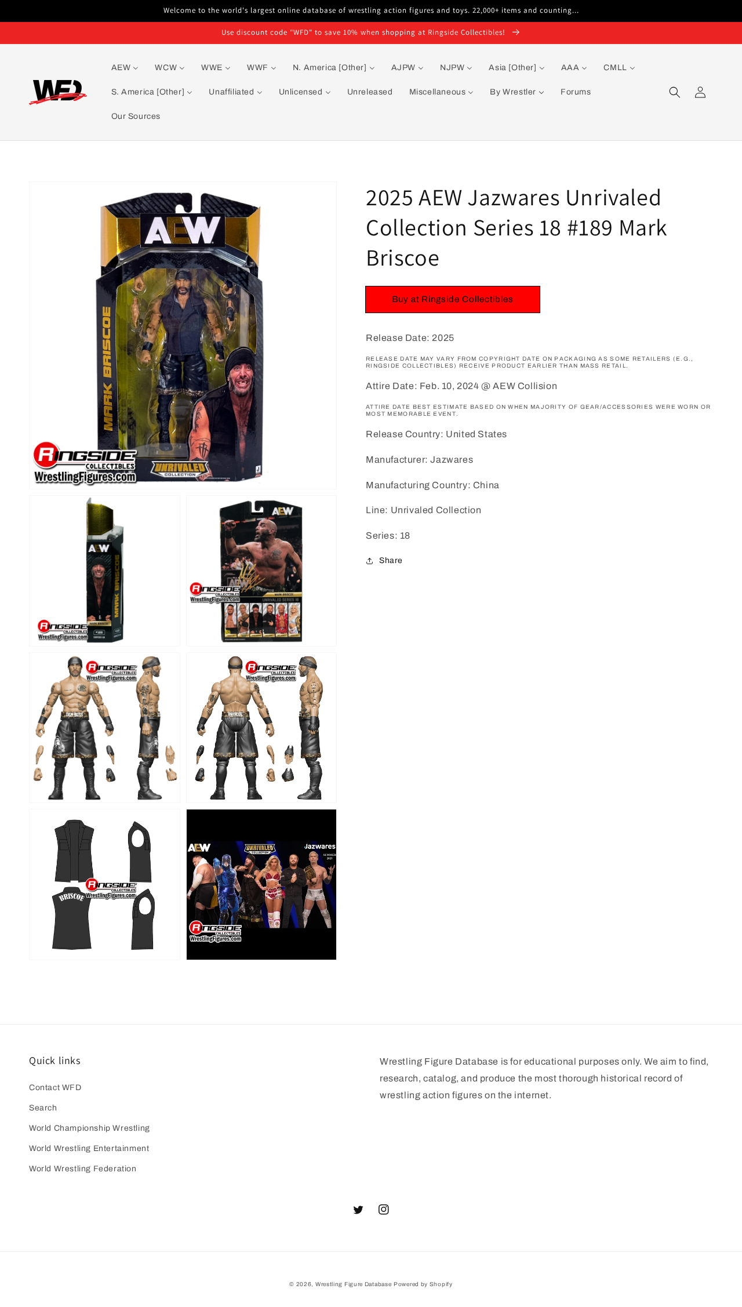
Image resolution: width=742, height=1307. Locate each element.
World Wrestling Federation (83, 1168)
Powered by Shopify (423, 1284)
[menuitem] (125, 68)
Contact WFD (55, 1087)
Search (43, 1107)
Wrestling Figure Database (353, 1284)
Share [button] (391, 560)
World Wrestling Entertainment (89, 1148)
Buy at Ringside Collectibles (453, 299)
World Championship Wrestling (89, 1128)
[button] (675, 92)
